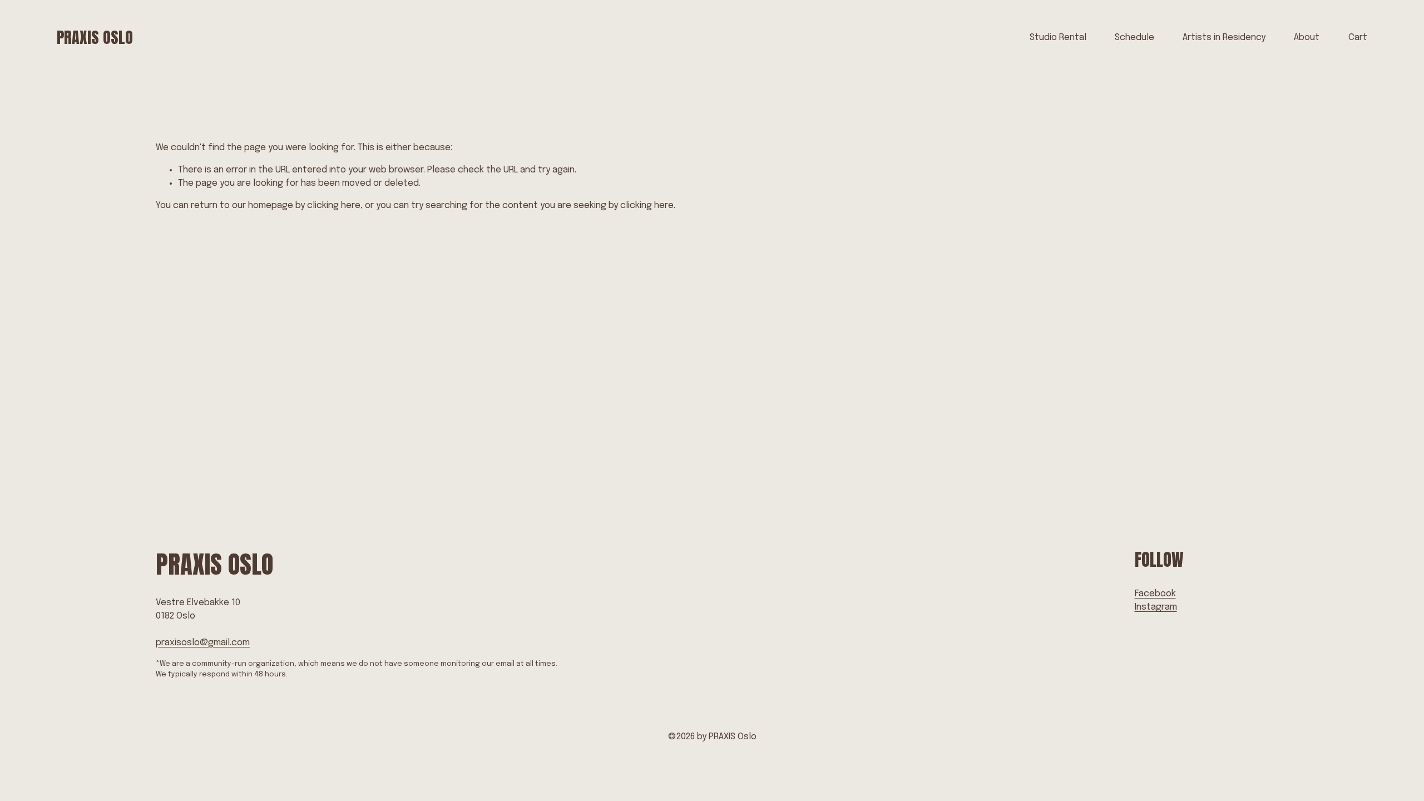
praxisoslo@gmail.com (203, 642)
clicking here (333, 205)
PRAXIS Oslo (95, 37)
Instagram (1156, 607)
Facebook (1155, 594)
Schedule (1134, 37)
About (1306, 37)
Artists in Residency (1224, 37)
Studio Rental (1058, 37)
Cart (1357, 37)
